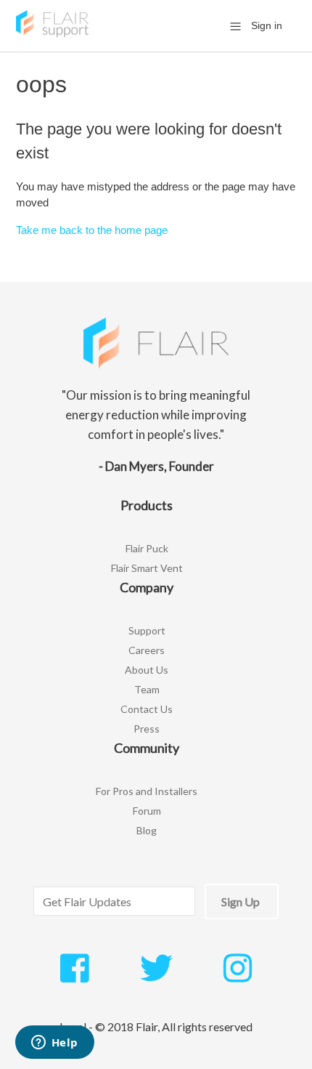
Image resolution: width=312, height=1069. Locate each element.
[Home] (52, 33)
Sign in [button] (266, 25)
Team (147, 689)
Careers (146, 650)
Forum (147, 810)
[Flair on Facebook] (74, 976)
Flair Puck (147, 548)
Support (146, 630)
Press (147, 728)
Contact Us (146, 709)
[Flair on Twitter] (156, 976)
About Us (146, 669)
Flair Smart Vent (147, 568)
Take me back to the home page (92, 230)
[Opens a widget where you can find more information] (54, 1043)
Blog (146, 830)
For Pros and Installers (146, 791)
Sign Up (240, 901)
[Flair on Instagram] (237, 976)
